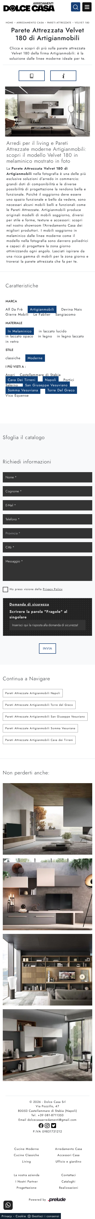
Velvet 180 (82, 22)
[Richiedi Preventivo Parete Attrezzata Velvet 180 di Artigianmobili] (63, 75)
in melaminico (20, 331)
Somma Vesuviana (23, 390)
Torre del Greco (61, 390)
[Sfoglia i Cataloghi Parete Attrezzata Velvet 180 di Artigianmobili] (32, 75)
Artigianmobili (42, 309)
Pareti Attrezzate (59, 22)
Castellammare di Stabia (40, 374)
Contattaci (68, 1175)
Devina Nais (71, 309)
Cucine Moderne (26, 1149)
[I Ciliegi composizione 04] (87, 75)
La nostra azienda (26, 1175)
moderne (35, 358)
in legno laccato (70, 336)
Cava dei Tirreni (22, 379)
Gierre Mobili (17, 314)
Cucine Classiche (26, 1155)
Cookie (21, 1216)
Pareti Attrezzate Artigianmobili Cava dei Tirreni (39, 740)
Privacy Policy (52, 589)
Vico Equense (17, 395)
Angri (10, 374)
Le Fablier (41, 314)
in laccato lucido (53, 331)
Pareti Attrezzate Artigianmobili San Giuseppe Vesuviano (45, 717)
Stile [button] (9, 349)
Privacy (7, 1216)
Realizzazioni (68, 1187)
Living (26, 1161)
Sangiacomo (65, 314)
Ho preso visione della (36, 589)
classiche (13, 358)
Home (9, 22)
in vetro (12, 341)
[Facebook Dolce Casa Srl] (42, 1125)
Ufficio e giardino (68, 1161)
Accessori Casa (68, 1155)
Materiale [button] (14, 323)
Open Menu (87, 6)
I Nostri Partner (26, 1181)
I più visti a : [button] (16, 366)
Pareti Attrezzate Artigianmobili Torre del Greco (39, 705)
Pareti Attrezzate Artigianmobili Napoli (32, 693)
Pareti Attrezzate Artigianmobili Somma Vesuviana (40, 728)
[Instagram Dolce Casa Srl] (48, 1125)
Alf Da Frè (14, 309)
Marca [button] (11, 301)
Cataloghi (68, 1181)
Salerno (12, 385)
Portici (68, 379)
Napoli (50, 379)
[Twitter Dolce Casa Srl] (53, 1125)
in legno (45, 336)
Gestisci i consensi (45, 1216)
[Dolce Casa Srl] (47, 7)
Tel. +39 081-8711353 (47, 1115)
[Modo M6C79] (8, 75)
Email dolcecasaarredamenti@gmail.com (47, 1120)
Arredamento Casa (30, 22)
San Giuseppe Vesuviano (46, 385)
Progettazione (27, 1187)
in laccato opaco (19, 336)
